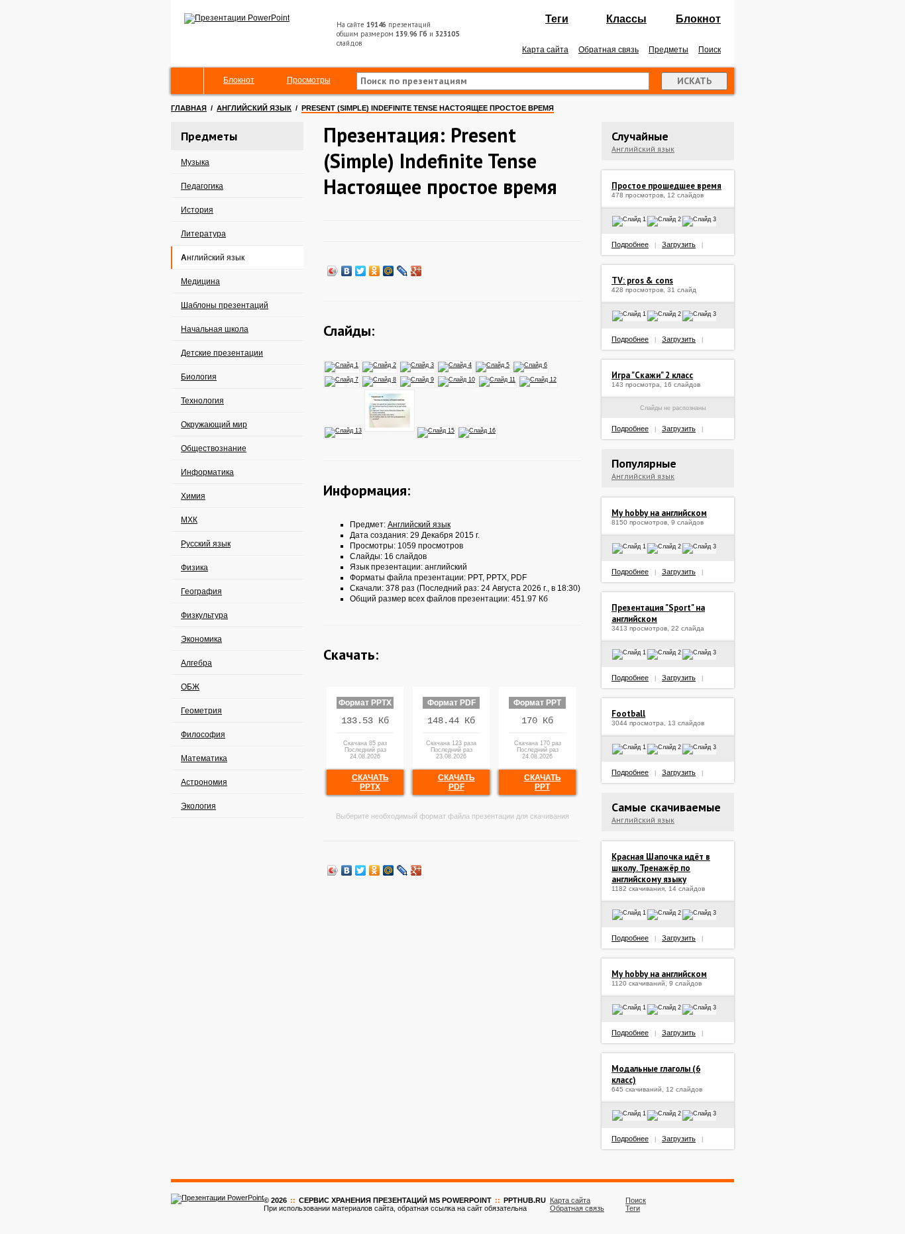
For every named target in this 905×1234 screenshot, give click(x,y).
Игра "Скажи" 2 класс (652, 375)
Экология (198, 806)
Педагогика (202, 186)
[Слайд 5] (493, 364)
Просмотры (309, 80)
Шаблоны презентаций (224, 305)
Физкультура (204, 615)
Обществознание (213, 448)
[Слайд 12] (538, 379)
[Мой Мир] (389, 271)
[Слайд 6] (531, 364)
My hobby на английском (659, 513)
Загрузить (679, 244)
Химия (193, 496)
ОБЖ (190, 687)
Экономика (201, 639)
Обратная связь (608, 49)
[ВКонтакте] (347, 271)
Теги (556, 19)
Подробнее (630, 244)
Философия (203, 734)
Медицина (200, 281)
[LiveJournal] (402, 271)
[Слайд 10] (457, 379)
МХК (189, 520)
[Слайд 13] (343, 430)
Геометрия (201, 710)
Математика (204, 758)
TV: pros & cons (642, 280)
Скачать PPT (542, 782)
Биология (199, 377)
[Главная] (187, 81)
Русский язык (206, 543)
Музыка (195, 162)
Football (628, 713)
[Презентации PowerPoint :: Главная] (237, 18)
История (197, 210)
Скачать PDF (456, 782)
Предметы (668, 49)
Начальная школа (214, 329)
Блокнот (698, 19)
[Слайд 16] (477, 430)
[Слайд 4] (455, 364)
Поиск (709, 49)
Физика (194, 567)
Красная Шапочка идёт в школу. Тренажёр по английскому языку (661, 868)
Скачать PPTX (370, 782)
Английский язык (254, 108)
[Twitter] (361, 271)
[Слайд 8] (380, 379)
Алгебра (196, 663)
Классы (626, 19)
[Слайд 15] (436, 430)
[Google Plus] (416, 271)
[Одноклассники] (375, 271)
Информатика (207, 472)
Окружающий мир (214, 424)
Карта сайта (545, 49)
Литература (203, 233)
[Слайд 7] (342, 379)
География (201, 591)
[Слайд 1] (342, 364)
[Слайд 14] (390, 430)
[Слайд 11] (498, 379)
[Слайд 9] (418, 379)
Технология (202, 400)
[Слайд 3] (418, 364)
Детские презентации (222, 353)
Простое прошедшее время (666, 185)
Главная (189, 108)
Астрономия (204, 782)
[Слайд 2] (380, 364)
